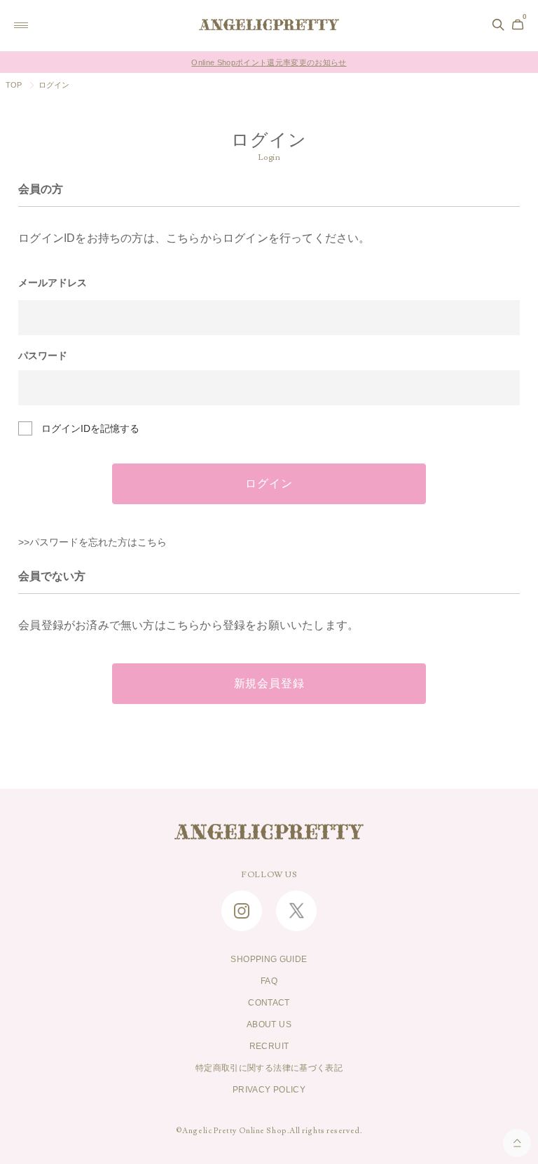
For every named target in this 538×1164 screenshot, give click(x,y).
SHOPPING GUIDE (268, 959)
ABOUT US (269, 1024)
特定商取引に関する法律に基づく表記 (269, 1068)
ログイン (268, 484)
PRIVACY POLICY (269, 1090)
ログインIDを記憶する (90, 428)
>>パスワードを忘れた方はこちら (92, 542)
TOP (14, 85)
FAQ (269, 981)
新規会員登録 (269, 684)
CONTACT (269, 1003)
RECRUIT (269, 1046)
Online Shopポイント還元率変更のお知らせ (268, 62)
